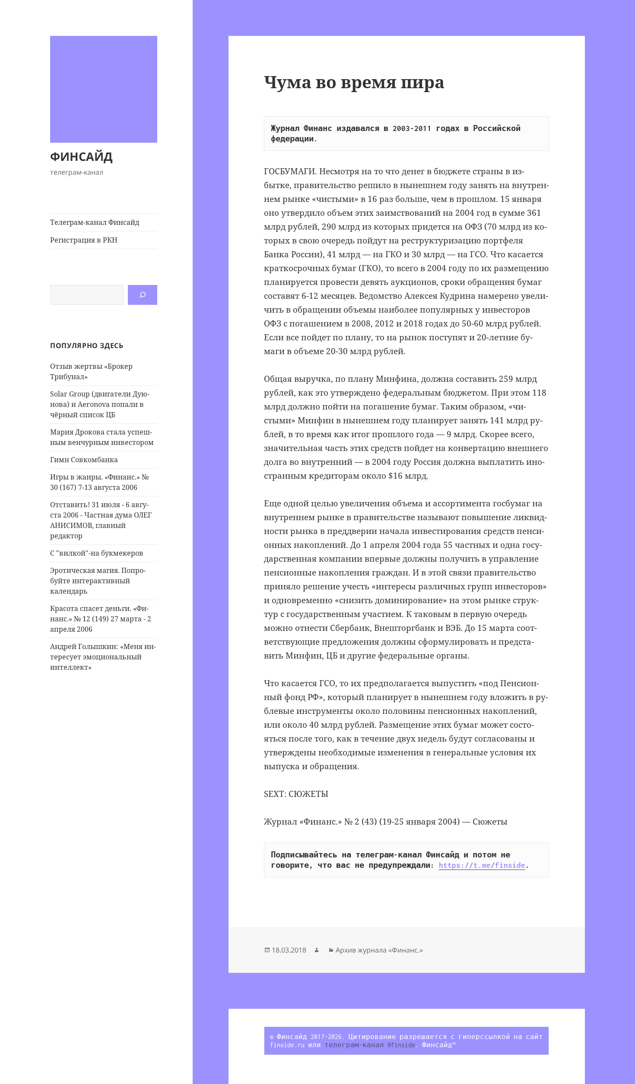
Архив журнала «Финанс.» (379, 950)
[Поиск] (142, 295)
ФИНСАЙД (81, 156)
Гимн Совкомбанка (84, 459)
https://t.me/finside (482, 865)
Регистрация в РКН (83, 240)
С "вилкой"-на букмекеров (96, 553)
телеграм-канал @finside (369, 1045)
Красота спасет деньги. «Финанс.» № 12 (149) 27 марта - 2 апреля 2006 (100, 619)
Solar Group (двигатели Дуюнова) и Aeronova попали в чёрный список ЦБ (99, 404)
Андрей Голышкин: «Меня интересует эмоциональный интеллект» (103, 657)
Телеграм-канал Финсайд (94, 222)
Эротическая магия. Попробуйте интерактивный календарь (98, 581)
